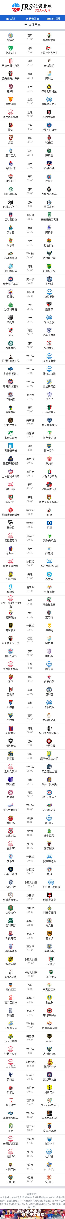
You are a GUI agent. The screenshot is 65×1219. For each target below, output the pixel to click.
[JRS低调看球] (32, 1214)
